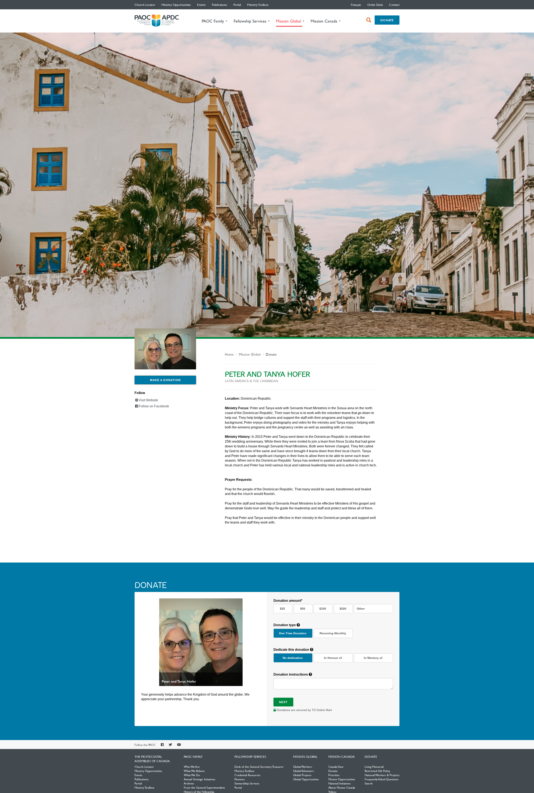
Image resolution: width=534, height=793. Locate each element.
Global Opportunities (306, 779)
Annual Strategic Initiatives (199, 779)
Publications (219, 4)
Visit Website (148, 400)
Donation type (285, 625)
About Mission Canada (341, 787)
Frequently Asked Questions (381, 779)
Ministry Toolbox (257, 4)
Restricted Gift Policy (377, 771)
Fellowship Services (250, 756)
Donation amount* (287, 600)
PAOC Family (193, 756)
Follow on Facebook (154, 406)
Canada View (335, 766)
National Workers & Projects (382, 775)
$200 (343, 608)
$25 (282, 608)
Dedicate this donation (291, 649)
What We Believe (194, 771)
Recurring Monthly (333, 633)
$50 (302, 608)
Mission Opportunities (341, 779)
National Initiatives (339, 783)
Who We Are (192, 766)
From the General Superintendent (204, 787)
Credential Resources (247, 775)
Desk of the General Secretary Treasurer (259, 766)
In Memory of (373, 658)
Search (369, 783)
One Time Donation (292, 633)
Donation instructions (291, 674)
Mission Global (250, 354)
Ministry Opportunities (176, 4)
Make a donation (165, 380)
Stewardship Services (246, 783)
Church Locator (145, 4)
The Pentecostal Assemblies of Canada (157, 21)
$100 (322, 608)
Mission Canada (341, 756)
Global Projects (302, 775)
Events (201, 4)
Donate (387, 20)
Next (283, 702)
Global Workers (302, 766)
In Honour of (333, 658)
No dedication (293, 658)
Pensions (239, 779)
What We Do (192, 775)
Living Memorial (374, 766)
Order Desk (375, 4)
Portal (237, 4)
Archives (189, 783)
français (356, 4)
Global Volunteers (303, 771)
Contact (394, 4)
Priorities (333, 775)
